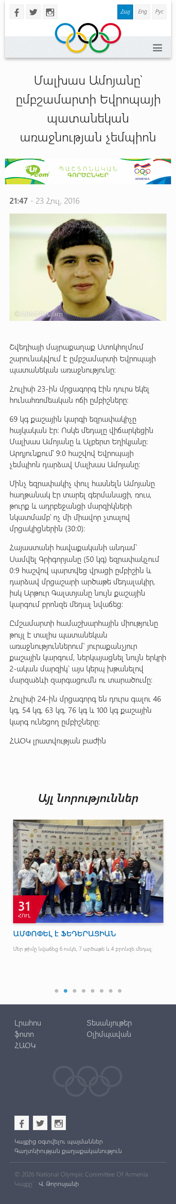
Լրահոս (27, 1022)
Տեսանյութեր (109, 1022)
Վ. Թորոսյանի (58, 1183)
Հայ (125, 11)
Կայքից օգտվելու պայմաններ (58, 1141)
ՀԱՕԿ (25, 1045)
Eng (142, 11)
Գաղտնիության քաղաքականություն (68, 1150)
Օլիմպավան (109, 1034)
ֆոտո (24, 1034)
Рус (159, 11)
